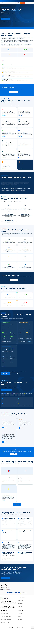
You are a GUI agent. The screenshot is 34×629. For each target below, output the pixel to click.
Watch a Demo (21, 453)
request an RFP (8, 607)
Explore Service (4, 115)
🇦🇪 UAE (17, 393)
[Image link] (6, 598)
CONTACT (22, 2)
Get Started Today (13, 453)
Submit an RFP (22, 92)
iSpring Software (20, 619)
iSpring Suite (26, 182)
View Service (29, 341)
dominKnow (3, 184)
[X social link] (15, 0)
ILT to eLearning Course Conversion (6, 616)
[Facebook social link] (14, 0)
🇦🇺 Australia (13, 393)
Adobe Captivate (17, 182)
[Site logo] (17, 2)
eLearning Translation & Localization (6, 619)
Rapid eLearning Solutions (4, 613)
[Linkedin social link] (18, 0)
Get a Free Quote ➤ (5, 18)
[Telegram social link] (19, 0)
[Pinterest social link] (17, 0)
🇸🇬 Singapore (30, 393)
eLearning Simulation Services (5, 622)
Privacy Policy (20, 606)
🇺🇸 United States (3, 393)
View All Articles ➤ (17, 504)
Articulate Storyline (4, 182)
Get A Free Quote (20, 603)
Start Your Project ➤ (5, 373)
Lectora (22, 182)
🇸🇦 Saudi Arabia (21, 393)
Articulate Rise (11, 182)
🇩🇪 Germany (25, 393)
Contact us (27, 556)
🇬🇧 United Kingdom (9, 393)
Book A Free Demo (20, 600)
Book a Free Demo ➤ (15, 373)
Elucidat (8, 184)
